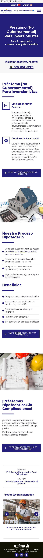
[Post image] (21, 511)
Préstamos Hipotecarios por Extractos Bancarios (21, 528)
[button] (7, 514)
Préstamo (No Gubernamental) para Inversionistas (20, 252)
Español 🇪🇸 (16, 5)
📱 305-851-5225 (21, 67)
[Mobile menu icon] (39, 10)
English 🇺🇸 (27, 5)
